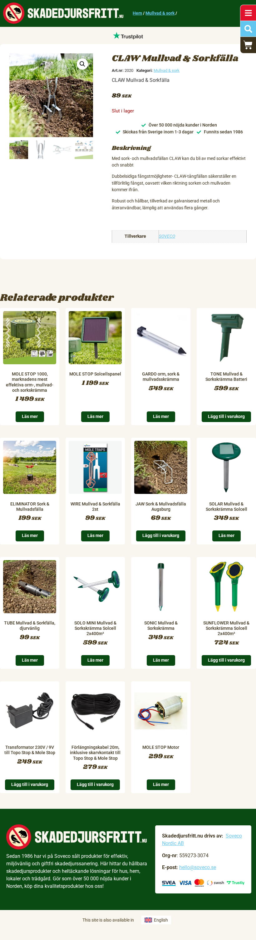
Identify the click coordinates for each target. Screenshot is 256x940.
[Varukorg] (248, 45)
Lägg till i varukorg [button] (226, 416)
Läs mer (30, 416)
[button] (82, 64)
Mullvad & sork (160, 13)
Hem (137, 13)
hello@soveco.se (197, 867)
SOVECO (167, 236)
